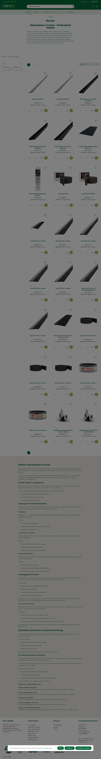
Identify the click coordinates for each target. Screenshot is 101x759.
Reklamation (32, 735)
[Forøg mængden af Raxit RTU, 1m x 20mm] (92, 252)
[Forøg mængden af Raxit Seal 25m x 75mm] (42, 394)
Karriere (55, 727)
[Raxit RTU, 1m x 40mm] (63, 273)
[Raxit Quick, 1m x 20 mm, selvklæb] (88, 84)
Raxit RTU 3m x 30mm (63, 241)
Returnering (31, 733)
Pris (4, 64)
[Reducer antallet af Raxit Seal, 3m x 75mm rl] (80, 394)
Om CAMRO (31, 725)
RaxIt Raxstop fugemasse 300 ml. (37, 194)
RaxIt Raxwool (63, 193)
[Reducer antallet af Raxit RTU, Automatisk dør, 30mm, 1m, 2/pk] (55, 347)
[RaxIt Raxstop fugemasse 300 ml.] (38, 179)
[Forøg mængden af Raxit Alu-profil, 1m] (42, 110)
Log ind (5, 1)
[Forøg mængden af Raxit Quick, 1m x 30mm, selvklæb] (42, 158)
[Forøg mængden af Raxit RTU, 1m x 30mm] (42, 300)
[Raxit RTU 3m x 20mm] (38, 226)
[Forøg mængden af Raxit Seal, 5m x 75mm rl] (42, 442)
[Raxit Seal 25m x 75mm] (38, 368)
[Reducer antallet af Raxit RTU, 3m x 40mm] (30, 347)
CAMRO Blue (57, 725)
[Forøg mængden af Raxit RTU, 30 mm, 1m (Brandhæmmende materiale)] (92, 300)
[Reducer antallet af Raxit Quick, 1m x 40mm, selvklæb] (55, 158)
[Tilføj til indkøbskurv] (46, 110)
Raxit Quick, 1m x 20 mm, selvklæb (88, 99)
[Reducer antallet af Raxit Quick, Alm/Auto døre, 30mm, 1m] (80, 158)
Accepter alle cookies (83, 748)
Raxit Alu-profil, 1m (38, 99)
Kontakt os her (83, 742)
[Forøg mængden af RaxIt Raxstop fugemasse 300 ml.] (42, 205)
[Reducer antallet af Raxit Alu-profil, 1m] (30, 110)
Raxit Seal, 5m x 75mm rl (38, 430)
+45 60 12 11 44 (83, 730)
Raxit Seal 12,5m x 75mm (88, 335)
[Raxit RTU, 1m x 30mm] (38, 273)
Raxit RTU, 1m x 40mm (63, 288)
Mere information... (48, 748)
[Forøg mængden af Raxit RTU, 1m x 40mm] (67, 300)
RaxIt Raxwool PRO (88, 193)
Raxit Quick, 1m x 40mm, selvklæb (63, 147)
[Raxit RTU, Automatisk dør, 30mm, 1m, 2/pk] (63, 320)
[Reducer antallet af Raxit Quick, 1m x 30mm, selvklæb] (30, 158)
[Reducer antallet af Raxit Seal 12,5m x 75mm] (80, 347)
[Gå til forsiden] (9, 6)
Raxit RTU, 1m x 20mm (88, 241)
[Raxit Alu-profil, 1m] (38, 84)
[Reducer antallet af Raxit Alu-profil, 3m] (55, 110)
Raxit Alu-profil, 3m (63, 99)
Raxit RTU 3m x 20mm (37, 241)
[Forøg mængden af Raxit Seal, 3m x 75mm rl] (92, 394)
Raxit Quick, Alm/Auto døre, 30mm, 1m (88, 147)
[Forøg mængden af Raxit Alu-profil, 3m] (67, 110)
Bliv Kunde (13, 1)
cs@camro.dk (86, 732)
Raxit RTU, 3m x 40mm (38, 335)
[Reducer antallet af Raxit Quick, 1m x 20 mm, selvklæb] (80, 110)
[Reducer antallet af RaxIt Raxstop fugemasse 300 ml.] (30, 205)
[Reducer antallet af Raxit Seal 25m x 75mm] (30, 394)
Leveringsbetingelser (34, 729)
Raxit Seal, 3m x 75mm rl (88, 383)
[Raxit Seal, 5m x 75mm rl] (38, 415)
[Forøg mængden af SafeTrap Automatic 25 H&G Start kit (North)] (67, 442)
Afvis (60, 748)
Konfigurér (70, 748)
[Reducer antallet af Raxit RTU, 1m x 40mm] (55, 300)
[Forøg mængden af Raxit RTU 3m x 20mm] (42, 252)
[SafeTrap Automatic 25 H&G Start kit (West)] (88, 415)
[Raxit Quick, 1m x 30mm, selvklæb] (38, 131)
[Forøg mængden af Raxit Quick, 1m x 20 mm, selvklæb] (92, 110)
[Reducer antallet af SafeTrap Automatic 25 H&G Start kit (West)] (80, 442)
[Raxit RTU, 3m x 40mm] (38, 320)
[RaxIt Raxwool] (63, 179)
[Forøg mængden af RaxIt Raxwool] (67, 205)
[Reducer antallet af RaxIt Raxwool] (55, 205)
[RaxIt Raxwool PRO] (88, 179)
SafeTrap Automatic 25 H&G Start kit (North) (63, 431)
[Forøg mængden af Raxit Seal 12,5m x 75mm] (92, 347)
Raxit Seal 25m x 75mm (38, 383)
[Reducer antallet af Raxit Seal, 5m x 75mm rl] (30, 442)
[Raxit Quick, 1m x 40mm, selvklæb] (63, 131)
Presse (55, 729)
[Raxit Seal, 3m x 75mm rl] (88, 368)
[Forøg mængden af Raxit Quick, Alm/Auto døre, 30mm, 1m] (92, 158)
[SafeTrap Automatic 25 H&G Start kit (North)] (63, 415)
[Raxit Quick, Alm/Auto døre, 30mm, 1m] (88, 131)
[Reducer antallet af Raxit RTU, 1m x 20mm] (80, 252)
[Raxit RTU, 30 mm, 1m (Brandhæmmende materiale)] (88, 273)
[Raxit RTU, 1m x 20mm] (88, 226)
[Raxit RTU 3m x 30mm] (63, 226)
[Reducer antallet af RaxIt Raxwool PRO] (80, 205)
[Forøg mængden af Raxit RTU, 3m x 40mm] (42, 347)
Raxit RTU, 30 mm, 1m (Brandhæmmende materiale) (88, 289)
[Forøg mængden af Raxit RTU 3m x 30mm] (67, 252)
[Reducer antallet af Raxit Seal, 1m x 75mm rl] (55, 394)
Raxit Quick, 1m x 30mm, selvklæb (38, 147)
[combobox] (49, 6)
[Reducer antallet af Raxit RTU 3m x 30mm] (55, 252)
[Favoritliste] (92, 6)
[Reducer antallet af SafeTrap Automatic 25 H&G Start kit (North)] (55, 442)
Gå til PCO (94, 1)
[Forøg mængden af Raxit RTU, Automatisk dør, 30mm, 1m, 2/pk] (67, 347)
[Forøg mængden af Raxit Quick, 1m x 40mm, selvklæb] (67, 158)
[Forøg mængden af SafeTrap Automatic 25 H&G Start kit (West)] (92, 442)
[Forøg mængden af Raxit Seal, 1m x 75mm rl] (67, 394)
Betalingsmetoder (33, 731)
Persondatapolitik (33, 737)
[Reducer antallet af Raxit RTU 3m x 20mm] (30, 252)
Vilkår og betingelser (34, 727)
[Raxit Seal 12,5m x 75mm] (88, 320)
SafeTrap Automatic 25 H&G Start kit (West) (88, 431)
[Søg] (72, 6)
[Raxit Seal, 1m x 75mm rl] (63, 368)
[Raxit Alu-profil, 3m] (63, 84)
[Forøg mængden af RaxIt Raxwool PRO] (92, 205)
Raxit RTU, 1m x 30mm (37, 288)
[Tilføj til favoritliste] (45, 73)
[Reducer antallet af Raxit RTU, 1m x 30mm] (30, 300)
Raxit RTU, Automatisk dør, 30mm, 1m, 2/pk (63, 336)
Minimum (7, 68)
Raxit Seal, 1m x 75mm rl (63, 383)
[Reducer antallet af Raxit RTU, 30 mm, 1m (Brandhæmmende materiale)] (80, 300)
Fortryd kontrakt (33, 739)
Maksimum (17, 68)
